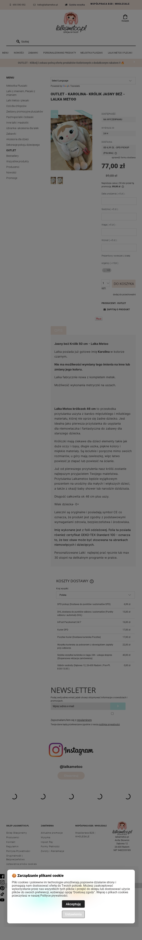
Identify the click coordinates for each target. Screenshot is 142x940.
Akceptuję (73, 904)
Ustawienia (73, 914)
